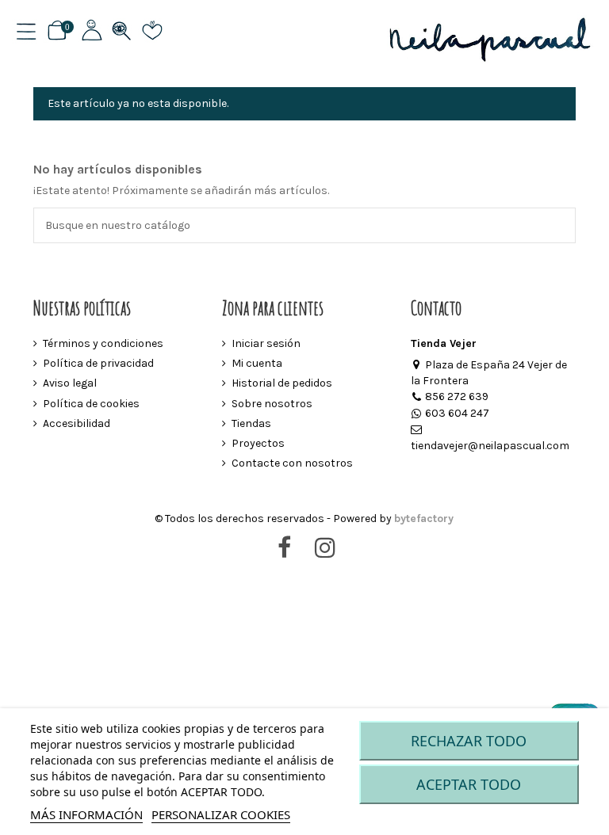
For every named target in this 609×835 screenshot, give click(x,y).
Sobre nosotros (272, 403)
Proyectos (258, 443)
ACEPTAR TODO (468, 784)
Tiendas (251, 423)
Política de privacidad (98, 363)
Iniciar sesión (266, 343)
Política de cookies (91, 403)
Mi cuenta (257, 363)
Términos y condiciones (103, 343)
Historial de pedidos (282, 383)
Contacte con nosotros (292, 463)
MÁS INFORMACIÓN (86, 814)
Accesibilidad (76, 423)
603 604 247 (457, 413)
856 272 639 (456, 396)
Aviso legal (70, 383)
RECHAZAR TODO (469, 740)
